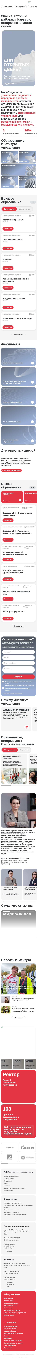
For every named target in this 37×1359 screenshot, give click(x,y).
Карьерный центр (10, 1331)
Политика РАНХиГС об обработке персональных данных (19, 685)
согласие (15, 681)
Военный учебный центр (13, 1340)
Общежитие (8, 1338)
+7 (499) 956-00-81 (14, 1238)
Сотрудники (8, 1181)
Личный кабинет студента (13, 1343)
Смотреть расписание (11, 470)
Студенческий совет (11, 1326)
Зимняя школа (9, 1315)
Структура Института (11, 1176)
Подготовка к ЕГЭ (10, 1305)
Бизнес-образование (11, 1303)
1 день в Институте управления (15, 1313)
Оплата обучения (10, 1345)
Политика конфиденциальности (18, 1357)
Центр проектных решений (13, 1333)
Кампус (6, 1336)
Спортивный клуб (10, 1329)
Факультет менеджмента (12, 1203)
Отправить (18, 677)
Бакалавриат (8, 1298)
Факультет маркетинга (12, 1210)
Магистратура (8, 1301)
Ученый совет (9, 1178)
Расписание (8, 1348)
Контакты (7, 1186)
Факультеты (8, 1308)
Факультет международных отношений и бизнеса (18, 1206)
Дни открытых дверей (12, 1310)
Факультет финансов (11, 1212)
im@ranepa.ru (13, 1240)
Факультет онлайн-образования (15, 1215)
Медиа (6, 1183)
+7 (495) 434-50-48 (14, 1271)
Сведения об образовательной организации (15, 1189)
